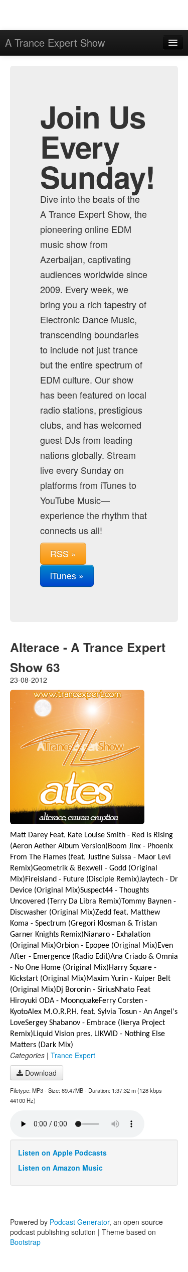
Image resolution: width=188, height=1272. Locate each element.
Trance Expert (73, 1055)
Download (40, 1073)
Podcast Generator (79, 1222)
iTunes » (67, 575)
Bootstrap (25, 1242)
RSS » (63, 553)
